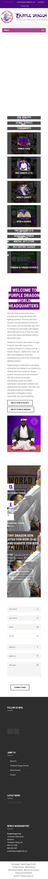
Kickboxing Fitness (24, 236)
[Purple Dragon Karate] (24, 17)
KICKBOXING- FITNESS (15, 523)
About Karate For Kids (20, 579)
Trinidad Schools (18, 867)
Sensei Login (25, 6)
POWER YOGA (12, 510)
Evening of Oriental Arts (23, 873)
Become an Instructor (31, 870)
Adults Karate (24, 197)
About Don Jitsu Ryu (20, 403)
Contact (13, 775)
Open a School (24, 221)
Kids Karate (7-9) (24, 173)
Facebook (41, 2)
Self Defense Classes (24, 247)
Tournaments (24, 128)
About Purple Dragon (20, 409)
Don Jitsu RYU (24, 117)
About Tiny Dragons (20, 572)
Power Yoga (24, 148)
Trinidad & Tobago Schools (24, 267)
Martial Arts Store (24, 241)
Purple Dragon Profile (28, 864)
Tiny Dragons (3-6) (24, 230)
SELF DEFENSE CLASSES (16, 493)
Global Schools (24, 122)
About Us (13, 761)
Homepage (16, 864)
